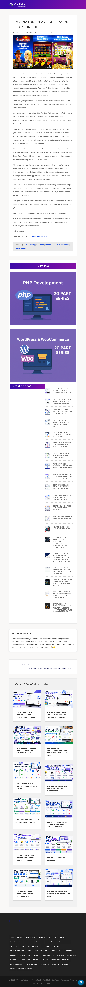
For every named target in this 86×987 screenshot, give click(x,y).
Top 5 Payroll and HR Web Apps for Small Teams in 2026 (61, 455)
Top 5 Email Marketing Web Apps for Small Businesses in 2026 (62, 445)
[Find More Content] (81, 982)
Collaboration (29, 942)
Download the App (39, 236)
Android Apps (30, 937)
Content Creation (51, 942)
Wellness (12, 968)
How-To (60, 951)
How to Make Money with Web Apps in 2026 (62, 528)
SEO (42, 960)
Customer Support (64, 942)
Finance (29, 951)
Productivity (13, 960)
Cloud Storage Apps (16, 942)
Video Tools (55, 964)
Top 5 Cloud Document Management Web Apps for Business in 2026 (62, 401)
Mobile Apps (50, 245)
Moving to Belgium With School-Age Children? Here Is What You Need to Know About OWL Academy (62, 557)
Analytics (20, 937)
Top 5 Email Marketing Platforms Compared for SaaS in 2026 (62, 497)
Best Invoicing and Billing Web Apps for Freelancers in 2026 (61, 487)
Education (56, 946)
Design (22, 946)
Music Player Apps (58, 955)
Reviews (37, 33)
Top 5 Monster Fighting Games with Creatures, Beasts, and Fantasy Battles (62, 583)
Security (35, 960)
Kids (29, 955)
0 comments (48, 33)
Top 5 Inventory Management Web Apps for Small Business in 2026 (62, 423)
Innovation (68, 951)
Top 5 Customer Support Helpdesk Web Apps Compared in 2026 (62, 466)
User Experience (44, 964)
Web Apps (65, 964)
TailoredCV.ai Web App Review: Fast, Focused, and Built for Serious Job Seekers (62, 571)
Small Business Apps (53, 960)
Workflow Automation (25, 968)
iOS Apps (40, 245)
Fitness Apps (38, 951)
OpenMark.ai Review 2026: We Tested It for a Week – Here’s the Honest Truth (63, 595)
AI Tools (12, 937)
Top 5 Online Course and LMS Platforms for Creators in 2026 (62, 412)
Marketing (36, 955)
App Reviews (41, 937)
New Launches (63, 245)
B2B (49, 937)
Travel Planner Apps (31, 964)
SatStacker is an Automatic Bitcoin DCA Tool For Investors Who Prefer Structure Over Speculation (62, 608)
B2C (55, 937)
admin (18, 33)
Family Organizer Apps (17, 951)
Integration (13, 955)
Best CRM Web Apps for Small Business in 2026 (62, 518)
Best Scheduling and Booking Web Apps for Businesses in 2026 (62, 476)
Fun (26, 245)
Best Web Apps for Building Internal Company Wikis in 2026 (62, 391)
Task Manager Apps (16, 964)
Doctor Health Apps (33, 946)
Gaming (32, 245)
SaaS (29, 960)
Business (61, 937)
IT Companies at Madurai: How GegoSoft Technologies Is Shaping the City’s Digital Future (60, 542)
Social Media (21, 248)
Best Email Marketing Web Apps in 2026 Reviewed (62, 508)
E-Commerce (46, 946)
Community (39, 942)
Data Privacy (13, 946)
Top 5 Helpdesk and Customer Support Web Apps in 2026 (63, 434)
